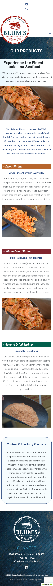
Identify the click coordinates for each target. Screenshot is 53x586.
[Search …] (26, 8)
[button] (50, 34)
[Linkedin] (26, 4)
